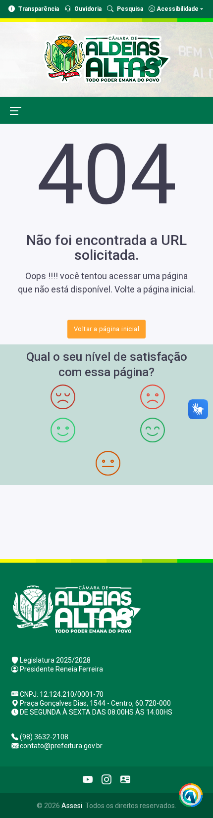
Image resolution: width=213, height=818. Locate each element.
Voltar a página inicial (106, 329)
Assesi (71, 806)
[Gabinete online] (125, 780)
